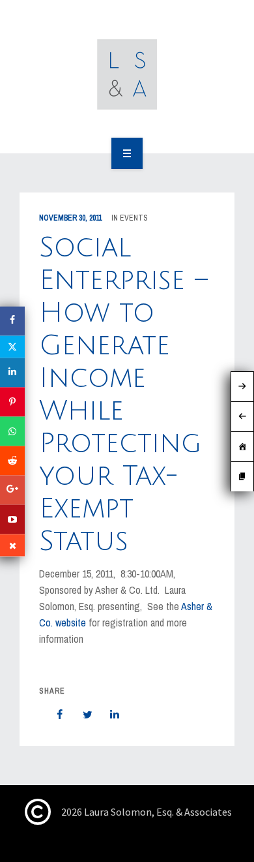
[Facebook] (12, 320)
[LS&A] (127, 74)
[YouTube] (12, 519)
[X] (12, 346)
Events (134, 218)
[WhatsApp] (12, 431)
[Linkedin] (12, 372)
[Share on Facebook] (53, 714)
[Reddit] (12, 460)
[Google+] (12, 489)
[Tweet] (80, 714)
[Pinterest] (12, 401)
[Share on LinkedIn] (108, 714)
